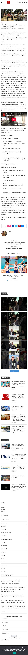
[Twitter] (19, 2)
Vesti (4, 568)
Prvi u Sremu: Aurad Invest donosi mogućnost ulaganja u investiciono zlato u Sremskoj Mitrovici (18, 487)
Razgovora (5, 633)
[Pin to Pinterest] (19, 226)
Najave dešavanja (7, 532)
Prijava (3, 511)
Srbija (4, 558)
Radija (4, 626)
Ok (14, 652)
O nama (3, 507)
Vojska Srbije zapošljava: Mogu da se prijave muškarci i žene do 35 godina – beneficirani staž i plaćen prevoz (18, 429)
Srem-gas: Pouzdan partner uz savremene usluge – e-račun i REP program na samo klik (18, 468)
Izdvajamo (5, 523)
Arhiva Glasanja (5, 639)
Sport (4, 555)
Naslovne (5, 536)
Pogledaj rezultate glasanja (14, 637)
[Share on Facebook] (13, 226)
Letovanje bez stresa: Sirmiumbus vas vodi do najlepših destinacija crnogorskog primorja (17, 446)
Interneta (5, 629)
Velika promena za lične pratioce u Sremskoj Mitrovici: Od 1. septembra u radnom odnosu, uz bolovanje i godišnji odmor (12, 581)
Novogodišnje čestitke (8, 539)
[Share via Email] (22, 226)
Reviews (4, 552)
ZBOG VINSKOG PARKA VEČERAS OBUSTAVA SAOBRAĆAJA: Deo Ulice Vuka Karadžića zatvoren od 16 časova (18, 397)
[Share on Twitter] (16, 226)
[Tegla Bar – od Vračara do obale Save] (5, 478)
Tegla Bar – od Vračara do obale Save (17, 476)
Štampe (5, 618)
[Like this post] (9, 226)
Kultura (4, 529)
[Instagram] (20, 2)
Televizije (5, 622)
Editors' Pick (5, 519)
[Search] (26, 2)
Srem (4, 561)
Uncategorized (6, 565)
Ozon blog (5, 545)
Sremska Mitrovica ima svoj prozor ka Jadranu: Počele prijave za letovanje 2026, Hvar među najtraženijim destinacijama (18, 457)
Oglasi (4, 542)
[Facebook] (17, 2)
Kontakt (3, 509)
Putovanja (5, 549)
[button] (2, 268)
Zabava (4, 571)
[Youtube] (22, 2)
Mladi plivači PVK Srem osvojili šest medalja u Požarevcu (17, 408)
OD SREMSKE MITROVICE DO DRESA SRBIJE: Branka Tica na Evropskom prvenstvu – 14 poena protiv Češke (18, 384)
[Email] (24, 2)
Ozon (7, 28)
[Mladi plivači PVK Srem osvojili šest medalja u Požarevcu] (5, 408)
